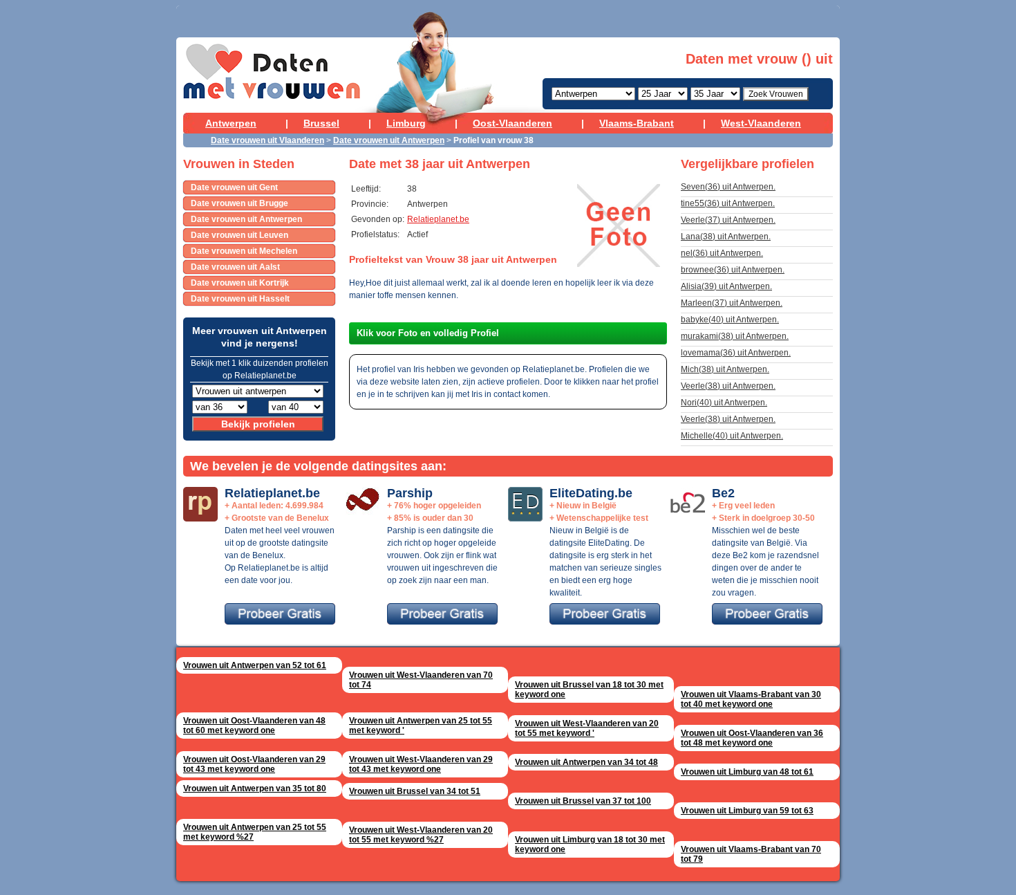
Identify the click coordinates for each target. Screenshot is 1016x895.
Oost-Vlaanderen (512, 123)
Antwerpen (230, 123)
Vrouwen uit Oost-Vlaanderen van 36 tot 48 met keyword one (752, 738)
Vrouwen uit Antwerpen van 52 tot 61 (254, 665)
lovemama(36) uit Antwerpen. (736, 353)
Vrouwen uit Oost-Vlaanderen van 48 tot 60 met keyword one (254, 725)
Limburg (406, 123)
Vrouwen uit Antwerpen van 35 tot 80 (254, 788)
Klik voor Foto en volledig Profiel (428, 333)
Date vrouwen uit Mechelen (244, 251)
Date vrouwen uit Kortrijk (240, 283)
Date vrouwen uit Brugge (239, 203)
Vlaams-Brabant (636, 123)
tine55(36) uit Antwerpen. (728, 203)
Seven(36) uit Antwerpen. (728, 187)
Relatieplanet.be (438, 219)
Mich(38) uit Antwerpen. (725, 369)
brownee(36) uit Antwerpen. (732, 270)
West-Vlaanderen (761, 123)
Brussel (321, 123)
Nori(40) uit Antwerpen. (724, 402)
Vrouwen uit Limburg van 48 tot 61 (747, 772)
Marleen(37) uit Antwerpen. (731, 303)
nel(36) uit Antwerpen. (722, 253)
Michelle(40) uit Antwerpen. (732, 436)
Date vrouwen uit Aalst (235, 267)
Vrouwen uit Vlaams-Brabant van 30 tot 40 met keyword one (751, 699)
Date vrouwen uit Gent (234, 187)
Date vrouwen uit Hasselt (240, 299)
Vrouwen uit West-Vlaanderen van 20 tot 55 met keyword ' (587, 728)
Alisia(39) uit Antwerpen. (726, 286)
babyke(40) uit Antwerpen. (730, 319)
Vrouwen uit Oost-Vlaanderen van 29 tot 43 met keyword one (254, 764)
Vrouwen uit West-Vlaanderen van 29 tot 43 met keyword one (421, 764)
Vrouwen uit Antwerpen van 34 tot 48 (586, 762)
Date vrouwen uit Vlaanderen (267, 140)
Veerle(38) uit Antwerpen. (728, 386)
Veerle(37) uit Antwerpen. (728, 220)
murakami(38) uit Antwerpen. (735, 336)
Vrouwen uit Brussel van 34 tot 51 (414, 791)
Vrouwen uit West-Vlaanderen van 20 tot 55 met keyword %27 (421, 835)
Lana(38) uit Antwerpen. (726, 236)
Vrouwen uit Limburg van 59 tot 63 (747, 810)
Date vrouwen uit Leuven (239, 235)
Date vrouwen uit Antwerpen (388, 140)
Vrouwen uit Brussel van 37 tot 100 (583, 801)
